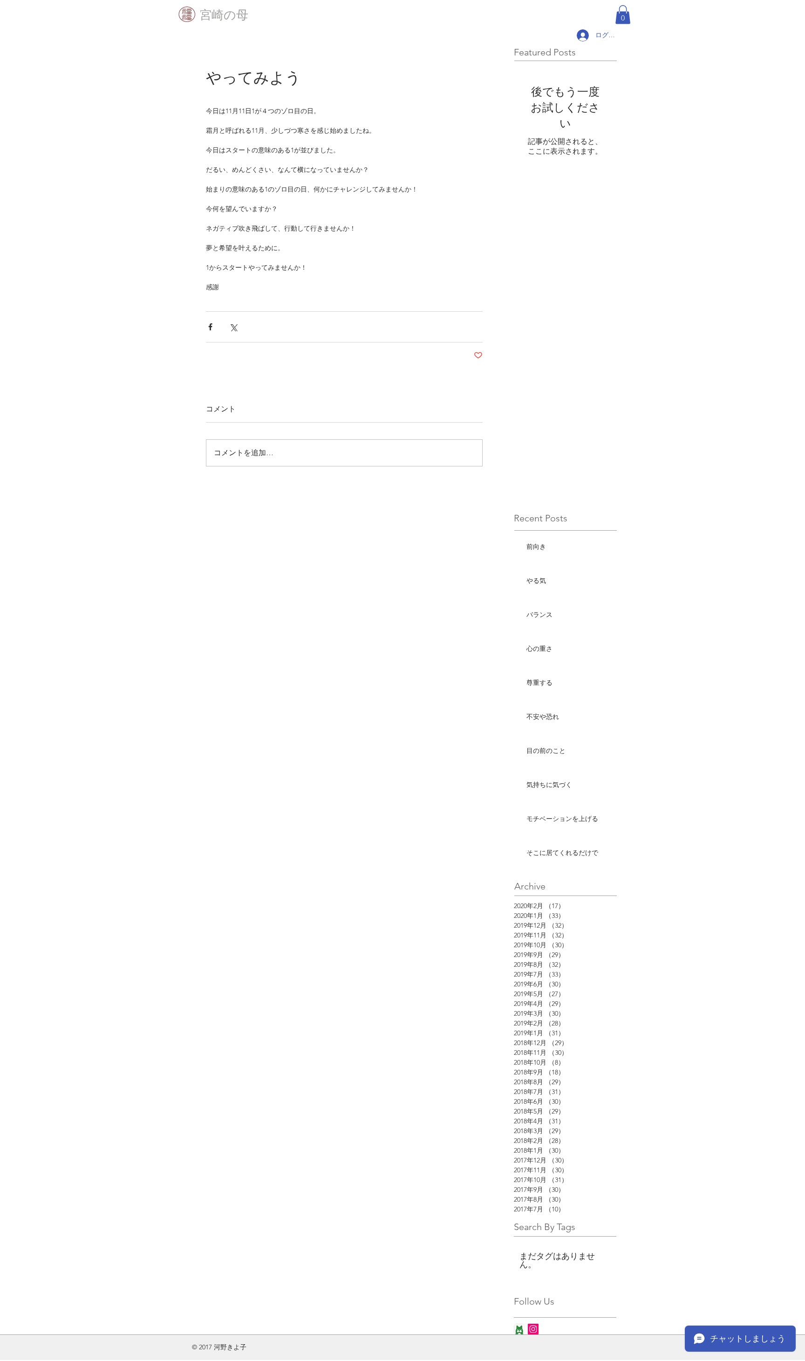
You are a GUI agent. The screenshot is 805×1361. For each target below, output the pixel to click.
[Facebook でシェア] (210, 326)
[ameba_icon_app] (519, 1329)
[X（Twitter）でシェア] (233, 326)
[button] (623, 14)
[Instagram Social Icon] (533, 1329)
